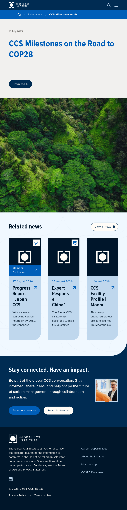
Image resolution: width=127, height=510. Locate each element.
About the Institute (92, 456)
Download (19, 84)
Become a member (24, 410)
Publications (35, 14)
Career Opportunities (94, 448)
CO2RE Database (92, 472)
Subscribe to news (58, 410)
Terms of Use (42, 495)
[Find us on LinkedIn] (11, 479)
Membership (89, 464)
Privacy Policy (17, 495)
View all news (103, 226)
